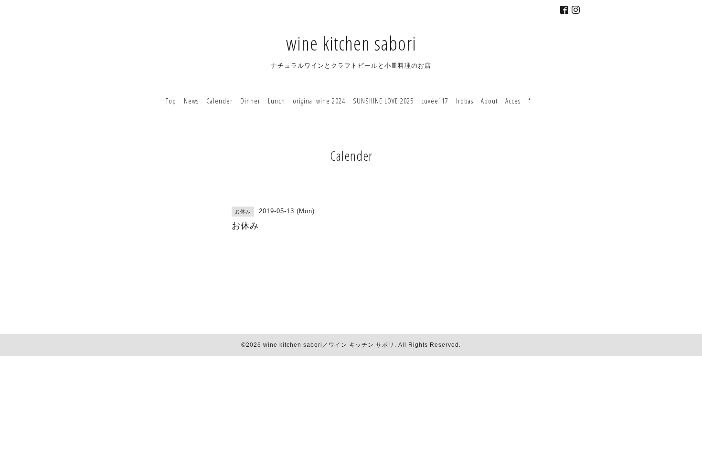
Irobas (464, 100)
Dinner (250, 100)
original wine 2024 (319, 100)
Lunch (276, 100)
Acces (513, 100)
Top (171, 100)
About (489, 100)
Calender (219, 100)
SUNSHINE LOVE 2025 (383, 100)
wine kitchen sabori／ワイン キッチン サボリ (328, 345)
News (191, 100)
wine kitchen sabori (351, 43)
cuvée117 (434, 100)
